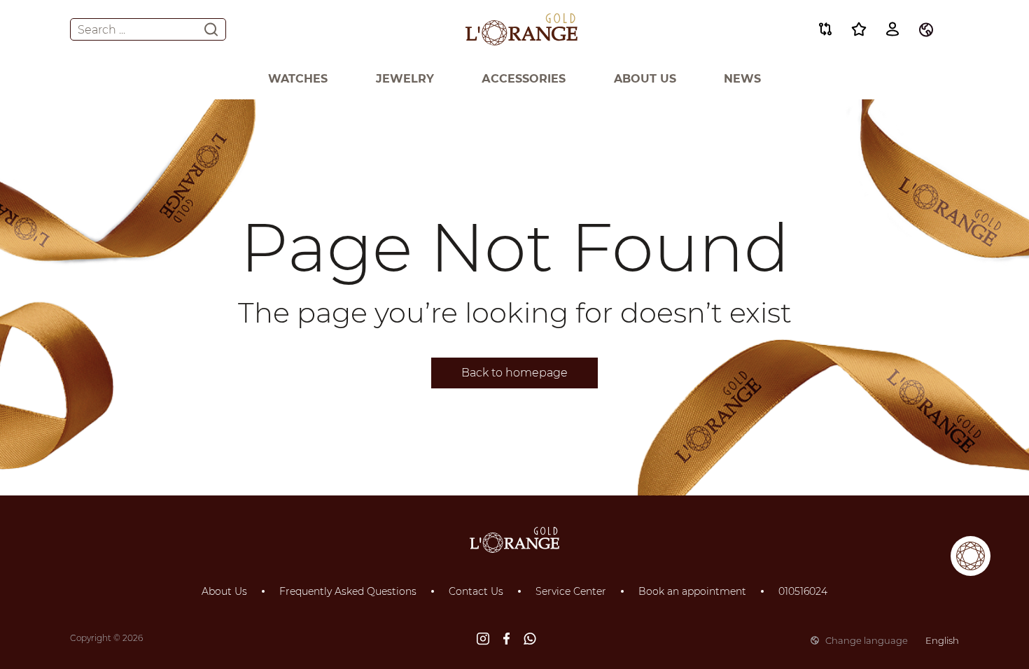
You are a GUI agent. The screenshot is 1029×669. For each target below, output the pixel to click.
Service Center (571, 591)
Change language (892, 640)
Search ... (101, 29)
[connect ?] (970, 556)
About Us (645, 78)
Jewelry (405, 78)
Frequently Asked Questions (347, 591)
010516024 (802, 591)
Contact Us (476, 591)
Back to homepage (514, 372)
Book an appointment (692, 591)
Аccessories (524, 78)
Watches (298, 78)
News (742, 78)
